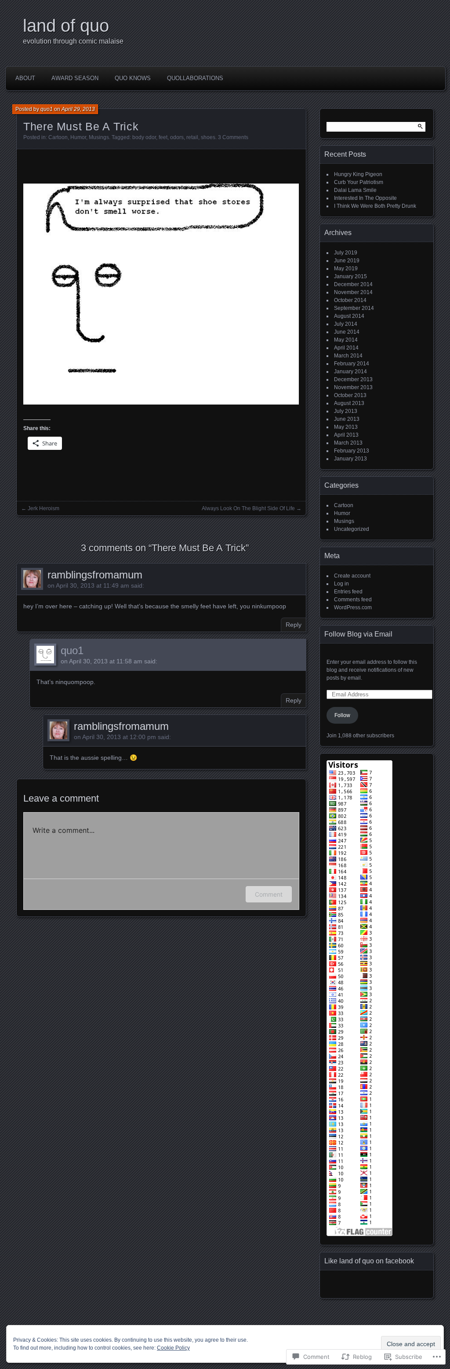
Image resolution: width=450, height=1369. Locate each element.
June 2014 (346, 332)
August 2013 (349, 403)
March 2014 (348, 356)
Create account (352, 576)
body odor (144, 137)
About (25, 78)
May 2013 (346, 427)
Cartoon (58, 137)
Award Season (74, 78)
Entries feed (348, 592)
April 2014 (346, 348)
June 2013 (346, 419)
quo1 (46, 109)
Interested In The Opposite (365, 198)
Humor (78, 137)
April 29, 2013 (78, 109)
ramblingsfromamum (94, 575)
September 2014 (354, 308)
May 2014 (346, 340)
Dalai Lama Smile (355, 190)
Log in (341, 584)
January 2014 (350, 371)
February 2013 (351, 451)
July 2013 (345, 411)
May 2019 (346, 268)
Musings (99, 137)
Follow (342, 715)
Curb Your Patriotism (358, 182)
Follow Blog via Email (358, 634)
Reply (293, 624)
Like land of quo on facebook (369, 1261)
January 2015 (350, 276)
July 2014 (345, 324)
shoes (208, 137)
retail (192, 137)
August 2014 (349, 316)
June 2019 (346, 261)
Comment (269, 894)
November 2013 (353, 387)
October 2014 (350, 300)
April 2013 (346, 435)
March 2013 (348, 443)
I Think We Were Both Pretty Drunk (375, 206)
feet (163, 137)
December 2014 (353, 284)
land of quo (66, 25)
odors (177, 137)
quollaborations (195, 78)
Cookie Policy (173, 1348)
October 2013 (350, 395)
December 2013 (353, 379)
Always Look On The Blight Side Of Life (248, 508)
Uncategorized (351, 529)
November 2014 (353, 292)
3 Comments (233, 137)
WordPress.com (353, 607)
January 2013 (350, 459)
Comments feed (353, 599)
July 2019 (345, 253)
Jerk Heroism (43, 508)
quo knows (133, 78)
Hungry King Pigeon (358, 174)
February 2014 (351, 364)
